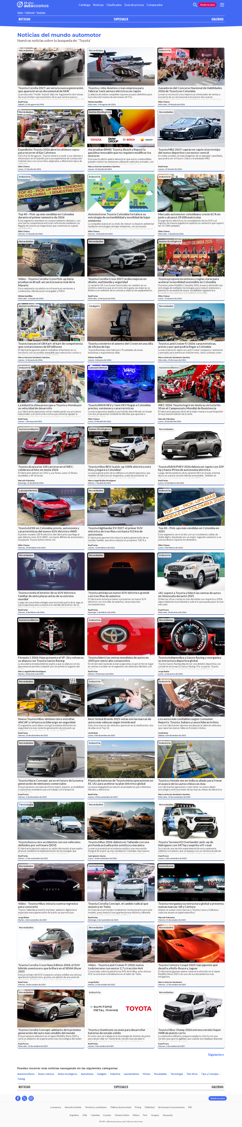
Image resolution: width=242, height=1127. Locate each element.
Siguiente (215, 1054)
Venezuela (168, 1115)
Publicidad (150, 1107)
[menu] (222, 5)
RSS (190, 1107)
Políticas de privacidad (120, 1107)
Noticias (98, 5)
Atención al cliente (73, 1107)
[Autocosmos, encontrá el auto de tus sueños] (33, 5)
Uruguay (155, 1115)
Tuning (21, 1078)
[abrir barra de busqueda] (195, 5)
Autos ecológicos (100, 112)
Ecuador (107, 1115)
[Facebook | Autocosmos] (18, 1098)
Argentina (74, 1115)
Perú (145, 1115)
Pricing (138, 1107)
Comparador (155, 5)
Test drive (192, 1073)
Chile (84, 1115)
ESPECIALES (121, 19)
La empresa (55, 1107)
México (136, 1115)
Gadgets (94, 306)
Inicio (20, 12)
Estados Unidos (122, 1115)
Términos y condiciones (96, 1107)
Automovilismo (29, 306)
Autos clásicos (46, 1073)
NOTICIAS (24, 19)
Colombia (95, 1115)
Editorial (30, 12)
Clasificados (114, 5)
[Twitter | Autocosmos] (24, 1098)
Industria (165, 50)
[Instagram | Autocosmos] (31, 1098)
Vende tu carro (207, 4)
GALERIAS (217, 19)
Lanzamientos (98, 367)
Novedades (26, 50)
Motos (146, 1073)
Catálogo (84, 5)
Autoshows (96, 866)
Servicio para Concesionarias (171, 1107)
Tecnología (26, 804)
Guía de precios (134, 5)
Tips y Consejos (210, 1073)
